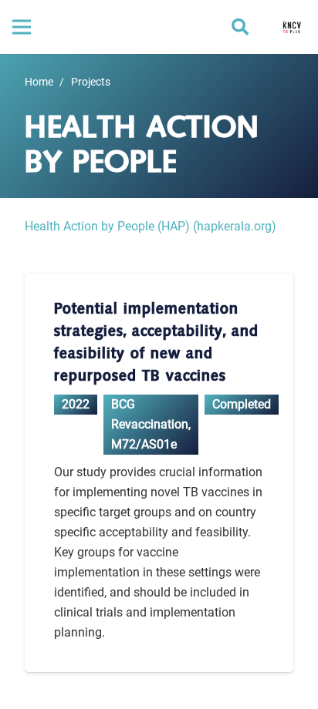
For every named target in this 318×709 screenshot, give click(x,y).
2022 (76, 404)
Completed (241, 404)
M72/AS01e (144, 444)
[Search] (240, 27)
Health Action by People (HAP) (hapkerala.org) (150, 226)
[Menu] (21, 27)
